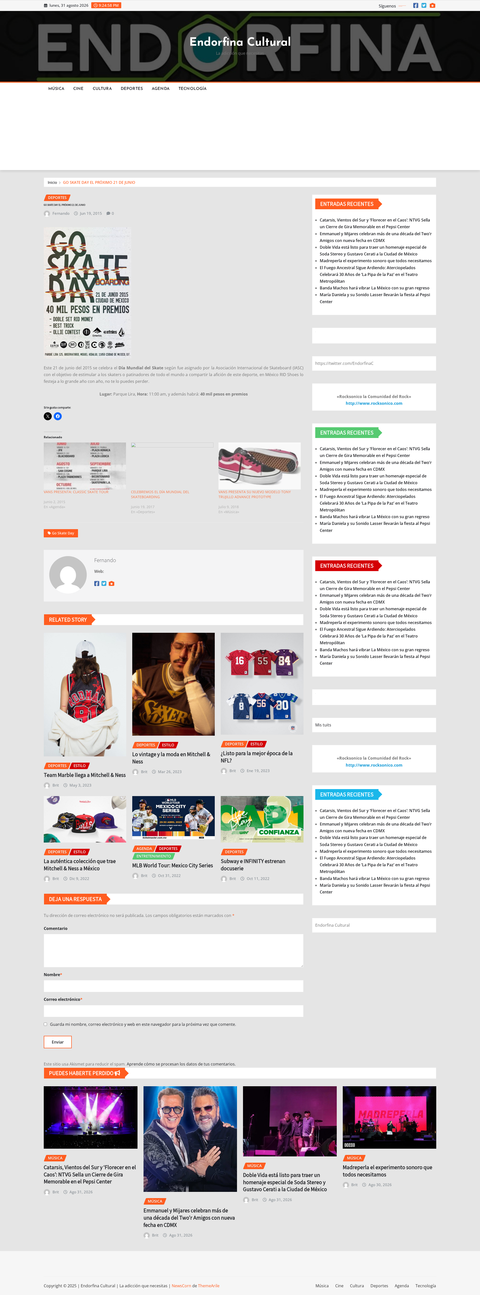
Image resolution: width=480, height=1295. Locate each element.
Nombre (53, 974)
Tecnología (192, 89)
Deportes (132, 89)
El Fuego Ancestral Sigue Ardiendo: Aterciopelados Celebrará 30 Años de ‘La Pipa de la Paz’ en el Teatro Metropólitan (369, 274)
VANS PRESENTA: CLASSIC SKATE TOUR (76, 491)
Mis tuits (323, 725)
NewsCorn (181, 1286)
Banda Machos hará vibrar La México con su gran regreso (375, 288)
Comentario (56, 928)
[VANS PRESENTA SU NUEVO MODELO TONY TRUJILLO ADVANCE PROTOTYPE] (259, 465)
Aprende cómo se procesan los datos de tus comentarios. (181, 1064)
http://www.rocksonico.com (374, 403)
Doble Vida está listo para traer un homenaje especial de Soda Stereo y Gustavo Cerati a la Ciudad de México (285, 1182)
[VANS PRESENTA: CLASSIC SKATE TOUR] (85, 465)
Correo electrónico (63, 999)
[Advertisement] (240, 133)
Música (56, 89)
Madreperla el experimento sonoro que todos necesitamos (376, 260)
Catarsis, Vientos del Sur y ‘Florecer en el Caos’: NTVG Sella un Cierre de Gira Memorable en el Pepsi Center (90, 1174)
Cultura (102, 89)
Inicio (52, 182)
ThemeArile (209, 1286)
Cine (78, 89)
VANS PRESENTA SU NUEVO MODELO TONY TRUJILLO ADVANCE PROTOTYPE (254, 494)
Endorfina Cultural (240, 43)
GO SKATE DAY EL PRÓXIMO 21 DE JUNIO (99, 182)
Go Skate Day (63, 533)
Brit (55, 785)
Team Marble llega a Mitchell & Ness (85, 774)
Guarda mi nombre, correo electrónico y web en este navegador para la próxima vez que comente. (143, 1024)
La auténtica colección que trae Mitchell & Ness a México (80, 865)
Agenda (161, 89)
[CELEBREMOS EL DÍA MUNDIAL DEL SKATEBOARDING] (172, 465)
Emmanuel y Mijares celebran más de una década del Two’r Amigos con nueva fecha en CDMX (189, 1217)
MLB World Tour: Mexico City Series (172, 865)
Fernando (61, 213)
